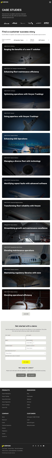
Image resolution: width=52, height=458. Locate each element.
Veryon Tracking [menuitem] (5, 396)
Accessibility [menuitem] (20, 450)
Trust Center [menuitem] (4, 448)
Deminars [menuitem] (29, 402)
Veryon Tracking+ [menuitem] (6, 404)
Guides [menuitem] (28, 407)
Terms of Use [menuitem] (5, 450)
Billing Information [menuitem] (31, 425)
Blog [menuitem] (28, 393)
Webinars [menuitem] (29, 399)
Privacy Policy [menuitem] (11, 448)
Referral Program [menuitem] (30, 422)
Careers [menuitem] (3, 433)
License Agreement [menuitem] (12, 450)
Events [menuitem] (3, 422)
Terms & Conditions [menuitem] (19, 448)
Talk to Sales (21, 375)
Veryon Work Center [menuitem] (6, 399)
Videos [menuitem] (28, 404)
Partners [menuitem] (4, 428)
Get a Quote (31, 375)
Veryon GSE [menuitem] (4, 407)
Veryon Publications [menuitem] (6, 393)
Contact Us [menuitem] (4, 436)
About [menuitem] (3, 417)
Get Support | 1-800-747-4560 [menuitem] (33, 417)
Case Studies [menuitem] (30, 396)
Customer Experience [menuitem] (6, 425)
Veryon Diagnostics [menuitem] (6, 402)
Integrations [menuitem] (4, 430)
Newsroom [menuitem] (4, 419)
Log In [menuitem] (28, 419)
